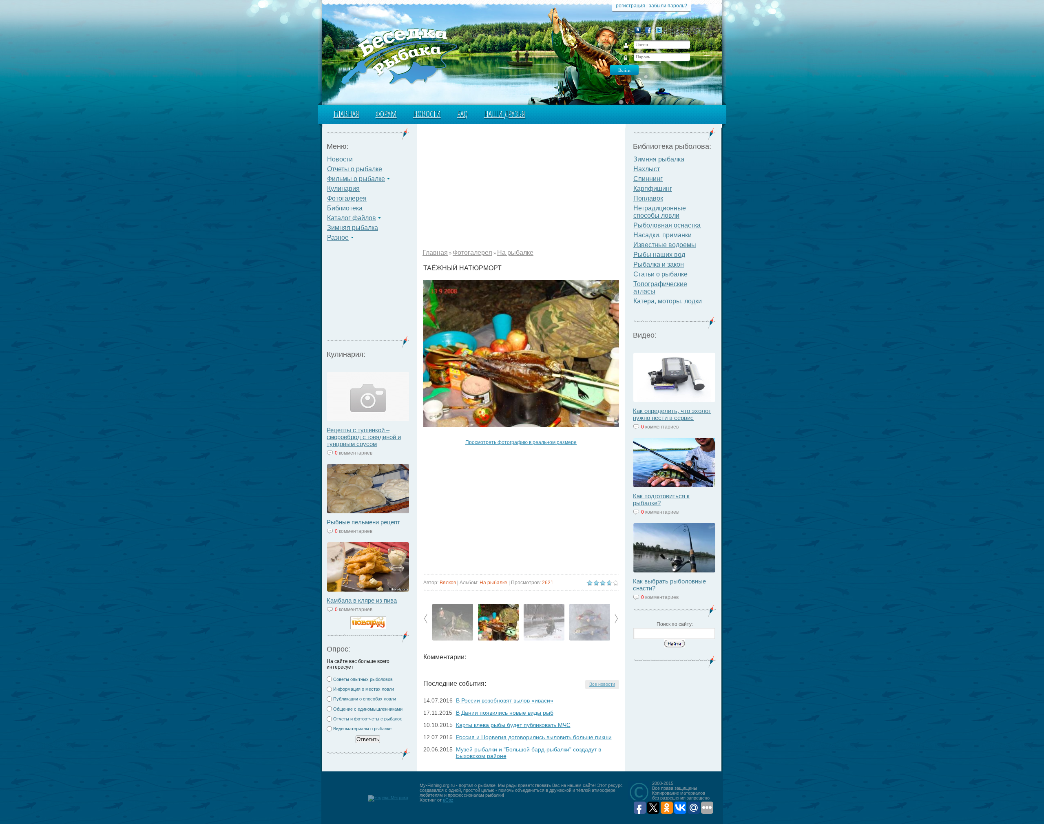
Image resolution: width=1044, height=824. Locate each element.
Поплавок (648, 198)
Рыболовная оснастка (667, 225)
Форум (386, 113)
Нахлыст (646, 169)
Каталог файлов (351, 217)
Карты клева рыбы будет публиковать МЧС (513, 725)
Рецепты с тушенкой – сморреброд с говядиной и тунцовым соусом (364, 436)
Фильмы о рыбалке (356, 178)
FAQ (462, 113)
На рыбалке (515, 252)
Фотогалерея (347, 198)
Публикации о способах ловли (364, 698)
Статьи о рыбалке (660, 274)
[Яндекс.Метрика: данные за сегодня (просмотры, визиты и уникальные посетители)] (388, 798)
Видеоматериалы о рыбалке (362, 728)
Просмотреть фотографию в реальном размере (521, 442)
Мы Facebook (648, 30)
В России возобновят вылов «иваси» (504, 700)
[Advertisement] (368, 293)
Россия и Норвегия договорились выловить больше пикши (534, 737)
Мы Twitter (659, 30)
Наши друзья (504, 113)
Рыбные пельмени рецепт (363, 522)
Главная (346, 113)
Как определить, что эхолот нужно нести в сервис (672, 414)
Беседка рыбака (398, 55)
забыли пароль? (668, 6)
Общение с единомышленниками (368, 709)
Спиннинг (648, 178)
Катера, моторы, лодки (667, 301)
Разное (338, 237)
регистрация (630, 6)
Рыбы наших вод (659, 254)
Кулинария (343, 188)
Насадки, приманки (662, 235)
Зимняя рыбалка (352, 227)
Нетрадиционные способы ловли (659, 212)
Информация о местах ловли (363, 689)
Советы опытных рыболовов (363, 679)
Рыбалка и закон (658, 264)
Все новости (602, 684)
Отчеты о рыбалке (354, 169)
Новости (427, 113)
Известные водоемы (664, 244)
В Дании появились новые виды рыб (504, 712)
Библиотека (345, 208)
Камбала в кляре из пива (362, 600)
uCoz (448, 799)
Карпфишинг (652, 188)
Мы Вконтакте (638, 30)
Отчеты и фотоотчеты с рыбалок (367, 718)
